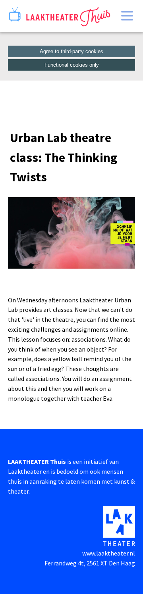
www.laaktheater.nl (108, 553)
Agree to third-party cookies (71, 51)
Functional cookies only (71, 65)
